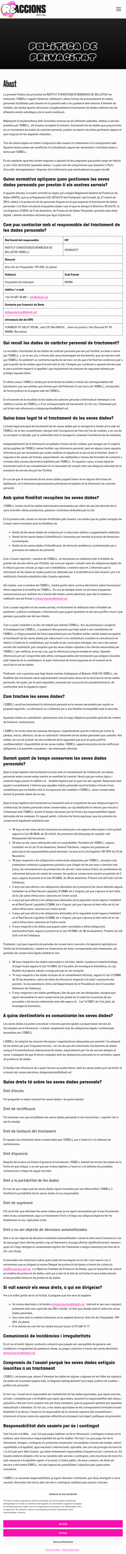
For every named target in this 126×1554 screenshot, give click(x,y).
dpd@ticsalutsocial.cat (17, 1269)
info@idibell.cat (39, 297)
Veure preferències (63, 1541)
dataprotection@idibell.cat (21, 312)
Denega (63, 1532)
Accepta (63, 1523)
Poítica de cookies (52, 1550)
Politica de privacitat (70, 1550)
